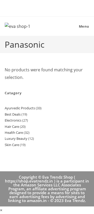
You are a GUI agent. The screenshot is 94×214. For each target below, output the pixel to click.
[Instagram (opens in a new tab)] (53, 7)
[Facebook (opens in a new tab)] (42, 7)
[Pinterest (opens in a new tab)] (48, 7)
